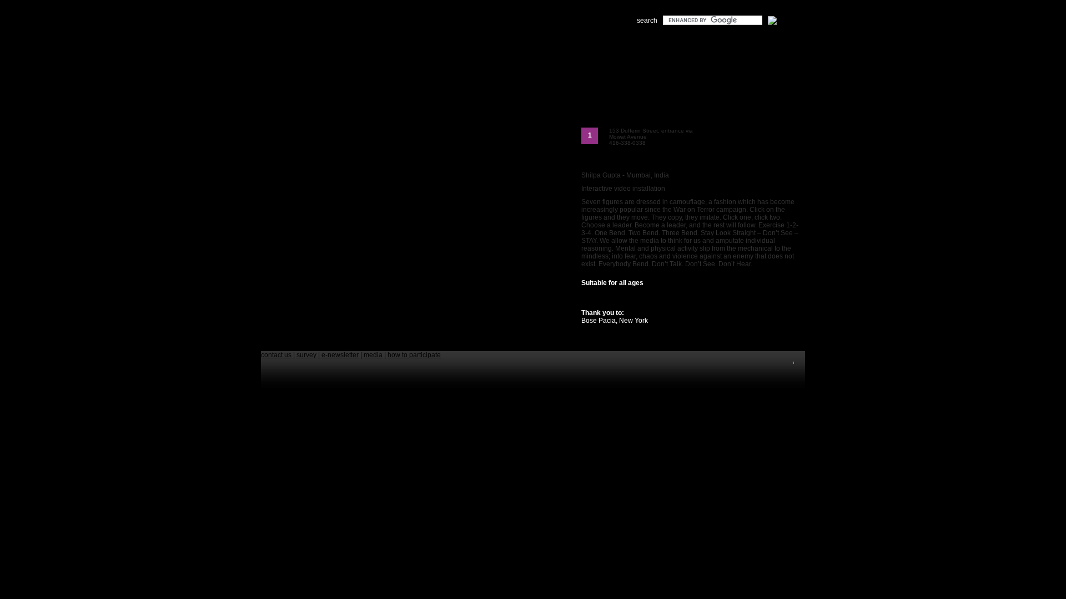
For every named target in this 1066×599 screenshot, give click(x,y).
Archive (450, 50)
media (373, 355)
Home (293, 50)
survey (306, 355)
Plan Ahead (380, 50)
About (310, 50)
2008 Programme (341, 50)
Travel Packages (418, 50)
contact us (276, 355)
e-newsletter (340, 355)
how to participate (414, 355)
